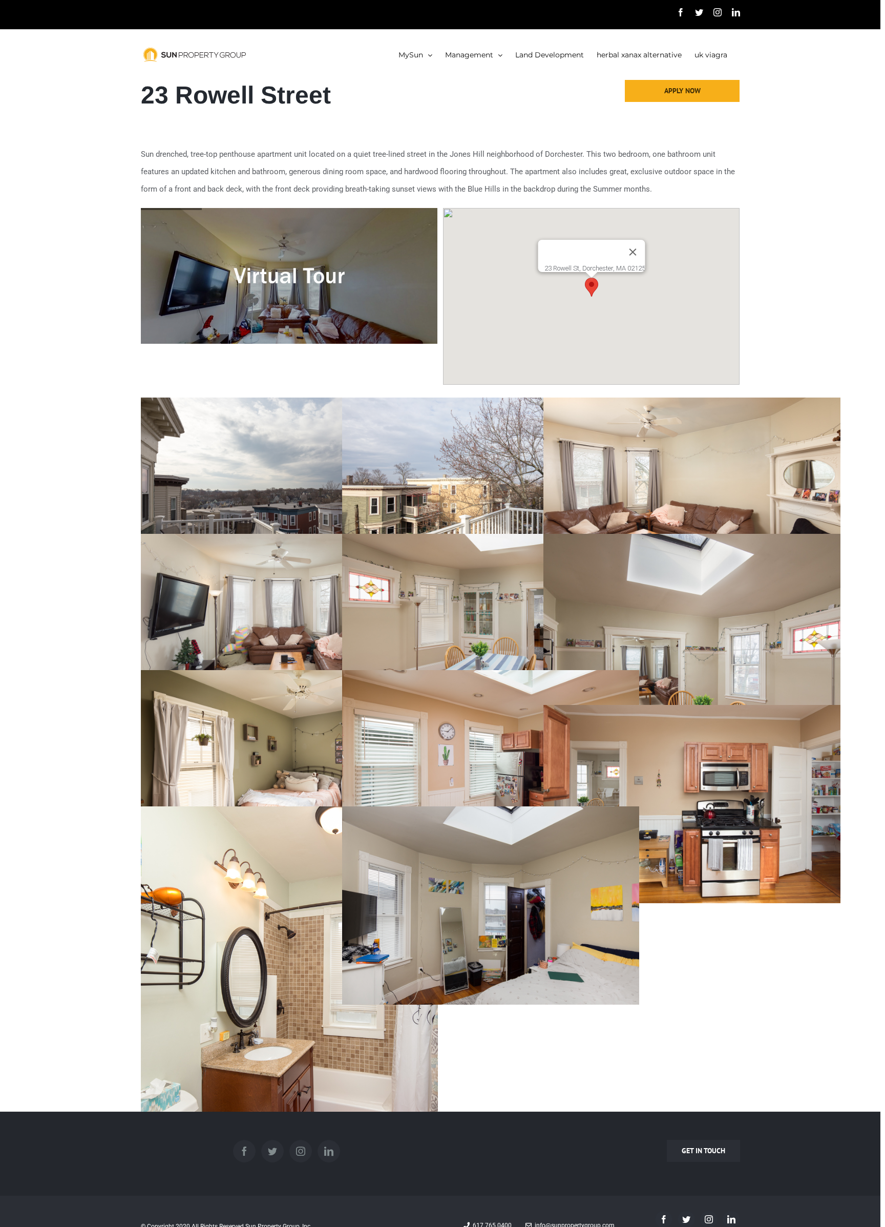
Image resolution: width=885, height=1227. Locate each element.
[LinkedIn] (329, 1151)
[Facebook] (244, 1151)
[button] (591, 287)
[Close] (632, 252)
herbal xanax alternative (639, 54)
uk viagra (710, 54)
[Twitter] (272, 1151)
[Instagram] (300, 1151)
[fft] (289, 216)
